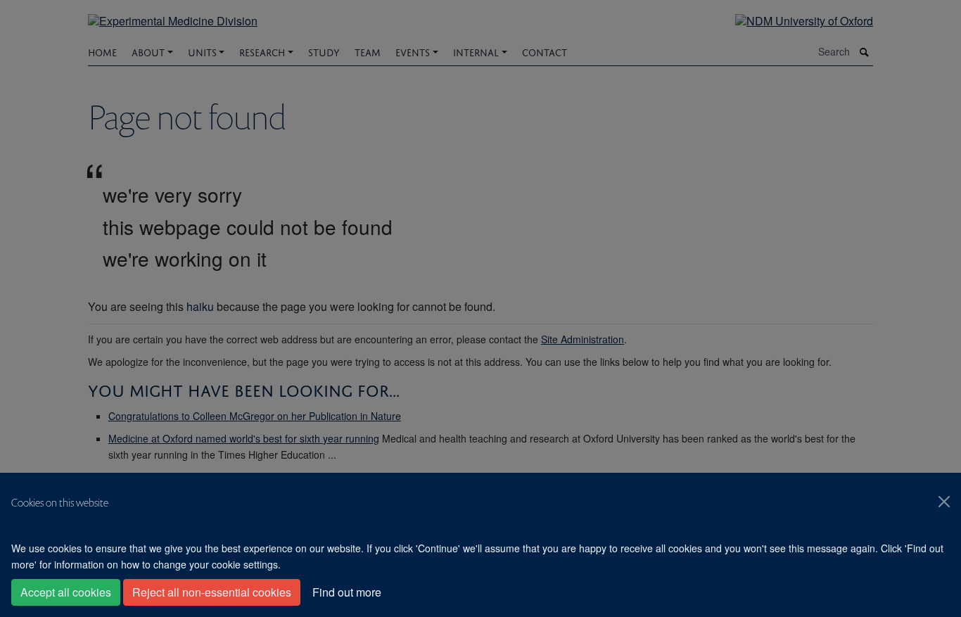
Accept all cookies (65, 592)
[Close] (944, 501)
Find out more (346, 592)
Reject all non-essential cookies (211, 592)
